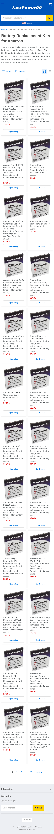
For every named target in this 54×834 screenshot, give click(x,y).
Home (4, 29)
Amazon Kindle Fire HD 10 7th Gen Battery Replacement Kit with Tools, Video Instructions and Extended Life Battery (13, 738)
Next (38, 772)
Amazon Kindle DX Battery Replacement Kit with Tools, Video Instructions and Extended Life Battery (39, 397)
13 (31, 772)
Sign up (38, 808)
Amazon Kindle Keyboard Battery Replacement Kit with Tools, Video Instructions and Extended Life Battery (39, 680)
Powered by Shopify (27, 829)
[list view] (50, 71)
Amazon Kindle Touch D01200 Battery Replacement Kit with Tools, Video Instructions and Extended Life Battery (13, 508)
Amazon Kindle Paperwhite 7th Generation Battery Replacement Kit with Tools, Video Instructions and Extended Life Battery (39, 113)
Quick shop (13, 132)
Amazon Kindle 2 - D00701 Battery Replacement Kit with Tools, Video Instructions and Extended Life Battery (39, 342)
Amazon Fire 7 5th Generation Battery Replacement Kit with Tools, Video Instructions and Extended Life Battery (39, 452)
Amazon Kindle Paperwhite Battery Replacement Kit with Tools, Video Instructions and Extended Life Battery (39, 286)
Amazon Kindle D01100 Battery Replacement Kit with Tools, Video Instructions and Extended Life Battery (13, 285)
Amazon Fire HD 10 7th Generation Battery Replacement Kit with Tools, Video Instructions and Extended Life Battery (13, 171)
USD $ (25, 820)
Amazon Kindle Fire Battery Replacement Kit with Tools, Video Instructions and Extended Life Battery (39, 507)
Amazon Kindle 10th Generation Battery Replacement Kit (12, 395)
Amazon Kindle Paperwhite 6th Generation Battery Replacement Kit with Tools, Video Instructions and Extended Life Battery (13, 681)
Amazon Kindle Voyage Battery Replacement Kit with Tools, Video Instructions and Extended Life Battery (40, 622)
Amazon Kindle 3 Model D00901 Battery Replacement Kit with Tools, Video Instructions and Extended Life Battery (13, 112)
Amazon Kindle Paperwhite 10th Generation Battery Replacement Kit (38, 169)
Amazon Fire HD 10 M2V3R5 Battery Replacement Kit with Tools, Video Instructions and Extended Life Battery (13, 452)
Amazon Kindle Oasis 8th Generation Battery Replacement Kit (40, 223)
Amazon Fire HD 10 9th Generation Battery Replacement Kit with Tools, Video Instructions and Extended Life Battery (13, 342)
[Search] (49, 18)
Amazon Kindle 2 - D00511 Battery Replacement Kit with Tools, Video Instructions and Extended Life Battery (39, 565)
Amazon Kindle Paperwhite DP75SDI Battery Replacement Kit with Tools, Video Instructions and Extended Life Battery (13, 623)
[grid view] (44, 71)
